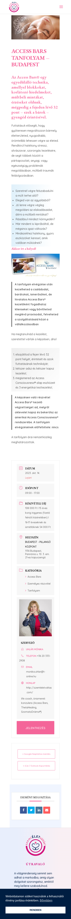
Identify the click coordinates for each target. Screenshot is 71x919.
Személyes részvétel (39, 583)
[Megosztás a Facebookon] (23, 810)
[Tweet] (31, 810)
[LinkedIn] (39, 810)
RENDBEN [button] (35, 910)
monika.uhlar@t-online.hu (35, 674)
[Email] (46, 810)
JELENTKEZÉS (35, 728)
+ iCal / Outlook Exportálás (36, 765)
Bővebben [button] (46, 900)
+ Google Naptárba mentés (36, 754)
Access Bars (34, 576)
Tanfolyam (34, 590)
